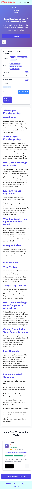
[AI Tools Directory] (8, 2)
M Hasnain (15, 484)
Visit (7, 466)
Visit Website (16, 36)
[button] (20, 2)
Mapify (12, 443)
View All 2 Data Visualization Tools (16, 476)
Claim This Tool (23, 92)
